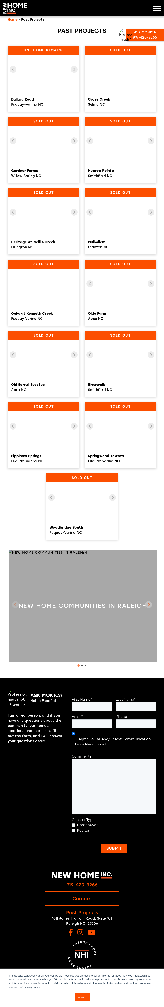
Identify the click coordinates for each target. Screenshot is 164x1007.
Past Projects (82, 912)
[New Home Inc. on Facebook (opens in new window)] (71, 933)
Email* (77, 717)
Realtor (83, 830)
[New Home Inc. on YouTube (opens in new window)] (91, 933)
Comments (81, 756)
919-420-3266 (82, 884)
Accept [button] (82, 997)
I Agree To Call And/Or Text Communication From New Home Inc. (113, 741)
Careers (82, 898)
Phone (121, 717)
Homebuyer (87, 825)
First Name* (82, 699)
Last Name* (125, 699)
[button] (148, 604)
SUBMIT (114, 848)
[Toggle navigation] (157, 8)
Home (13, 19)
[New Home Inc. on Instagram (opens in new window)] (80, 933)
